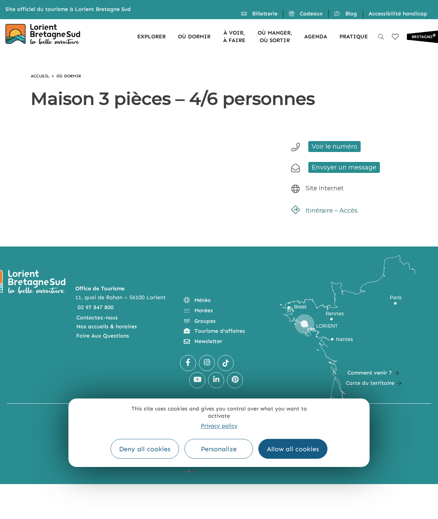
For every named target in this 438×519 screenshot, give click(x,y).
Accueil (40, 76)
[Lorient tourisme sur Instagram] (207, 363)
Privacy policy (219, 425)
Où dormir (68, 76)
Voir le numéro (334, 146)
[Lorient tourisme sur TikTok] (226, 363)
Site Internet (325, 188)
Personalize (219, 449)
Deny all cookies (144, 449)
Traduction (210, 471)
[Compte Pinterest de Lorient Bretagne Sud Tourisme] (235, 380)
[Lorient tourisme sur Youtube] (197, 380)
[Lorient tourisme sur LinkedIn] (216, 380)
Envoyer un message (344, 167)
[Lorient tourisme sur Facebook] (188, 363)
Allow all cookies (293, 449)
